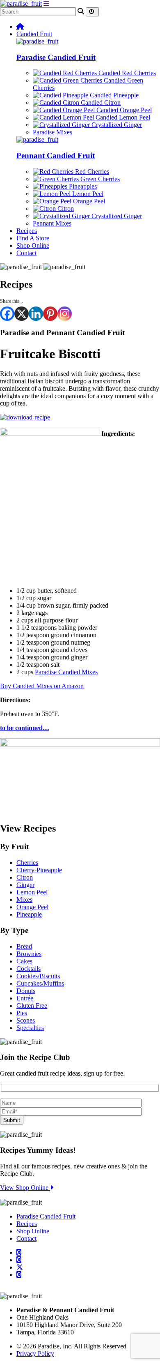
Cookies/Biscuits (38, 975)
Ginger (25, 884)
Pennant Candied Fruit (55, 155)
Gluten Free (31, 1005)
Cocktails (28, 968)
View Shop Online (25, 1187)
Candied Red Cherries (126, 72)
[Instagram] (64, 313)
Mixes (24, 899)
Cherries (27, 862)
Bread (24, 946)
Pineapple (29, 914)
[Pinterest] (50, 313)
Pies (21, 1012)
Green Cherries (99, 178)
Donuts (25, 990)
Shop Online (32, 245)
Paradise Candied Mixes (66, 671)
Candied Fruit (34, 33)
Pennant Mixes (52, 223)
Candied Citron (100, 102)
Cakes (24, 961)
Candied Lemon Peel (122, 117)
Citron (65, 208)
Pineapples (82, 186)
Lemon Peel (87, 193)
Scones (25, 1020)
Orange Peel (88, 201)
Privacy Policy (35, 1353)
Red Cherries (91, 171)
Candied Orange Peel (123, 109)
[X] (21, 313)
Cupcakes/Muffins (40, 983)
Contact (26, 252)
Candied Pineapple (113, 95)
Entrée (24, 998)
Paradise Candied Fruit (56, 57)
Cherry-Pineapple (39, 869)
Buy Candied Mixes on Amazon (42, 685)
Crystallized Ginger (116, 124)
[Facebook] (7, 313)
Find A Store (32, 238)
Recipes (26, 230)
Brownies (28, 953)
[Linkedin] (36, 313)
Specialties (30, 1027)
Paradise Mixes (52, 132)
